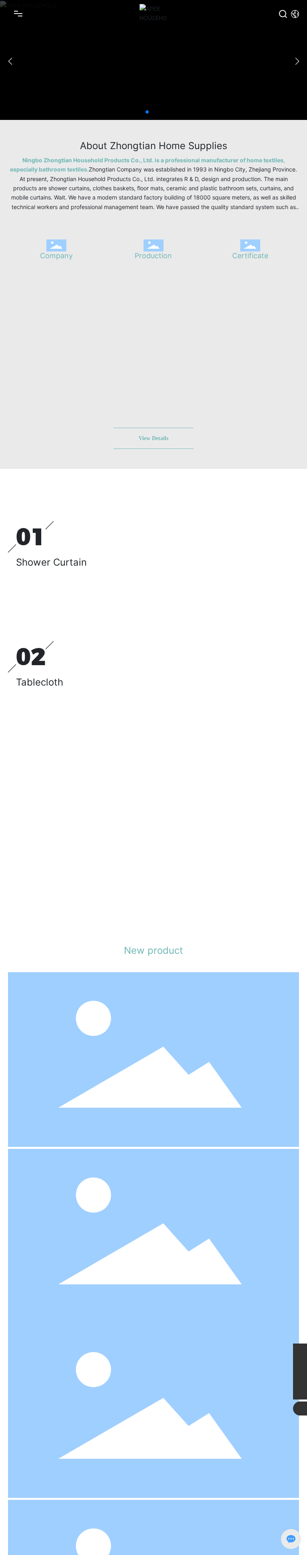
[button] (147, 112)
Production (153, 255)
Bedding (35, 794)
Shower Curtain (51, 562)
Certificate (250, 255)
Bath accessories (41, 1335)
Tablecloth (39, 682)
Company (56, 255)
